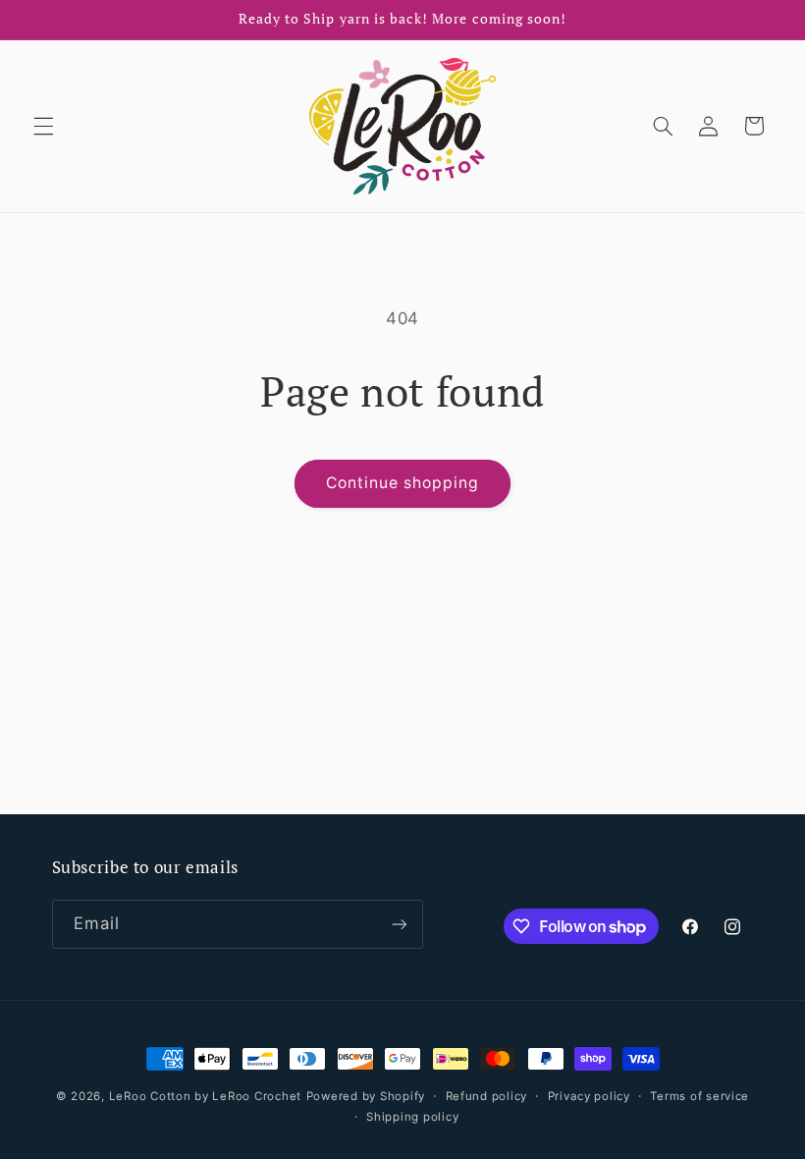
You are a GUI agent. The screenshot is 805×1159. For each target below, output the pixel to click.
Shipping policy (412, 1117)
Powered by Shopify (365, 1096)
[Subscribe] (398, 924)
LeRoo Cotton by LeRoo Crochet (205, 1096)
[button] (43, 125)
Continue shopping (403, 482)
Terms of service (699, 1096)
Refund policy (487, 1096)
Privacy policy (589, 1096)
